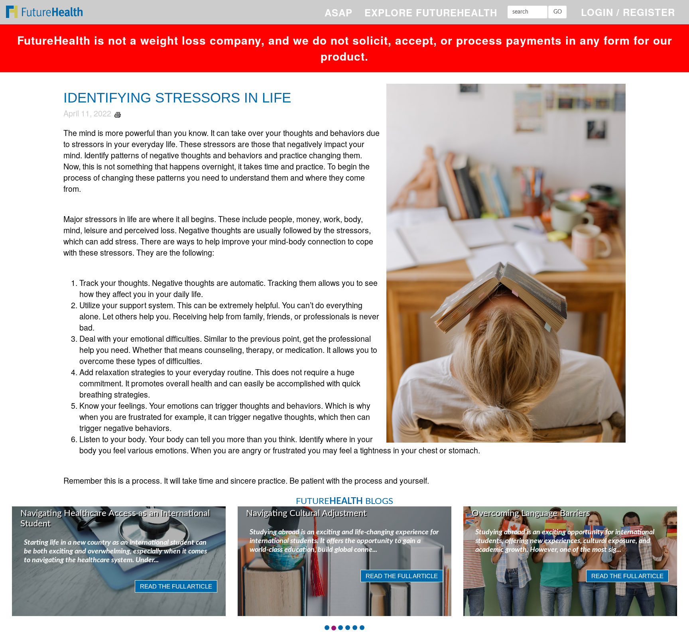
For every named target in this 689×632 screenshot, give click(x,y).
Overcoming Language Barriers (531, 513)
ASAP (338, 12)
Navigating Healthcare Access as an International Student (115, 518)
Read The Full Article (176, 586)
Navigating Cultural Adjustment (306, 513)
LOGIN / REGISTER (628, 12)
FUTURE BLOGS (344, 501)
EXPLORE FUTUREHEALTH (430, 12)
